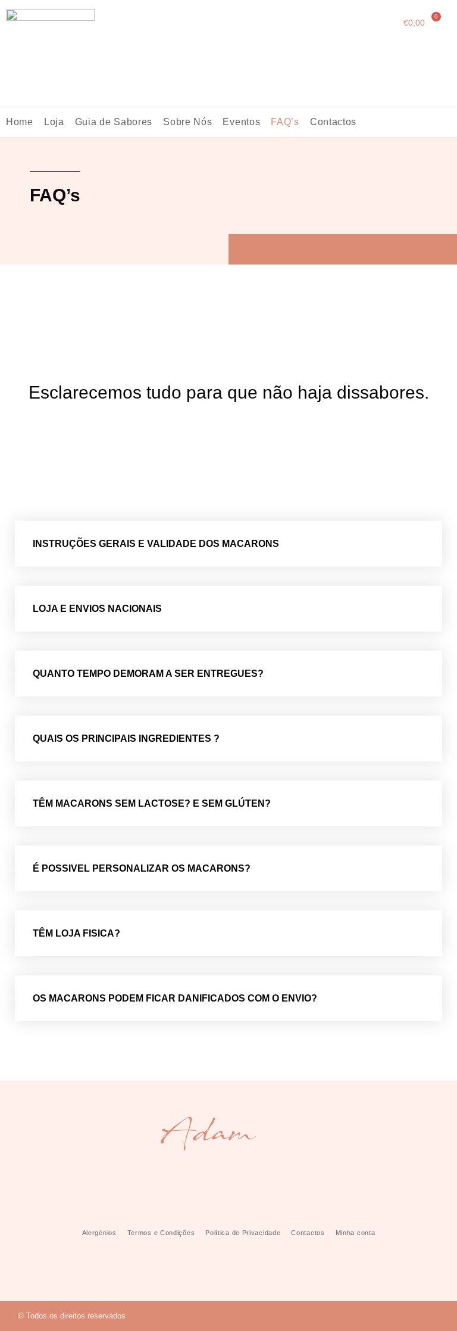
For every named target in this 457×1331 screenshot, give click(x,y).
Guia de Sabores (114, 122)
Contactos (333, 122)
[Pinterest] (434, 1315)
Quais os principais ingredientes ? (126, 738)
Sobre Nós (187, 122)
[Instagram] (411, 1315)
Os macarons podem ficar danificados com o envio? (175, 998)
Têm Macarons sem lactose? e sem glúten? (152, 803)
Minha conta (355, 1232)
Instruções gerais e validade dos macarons (156, 544)
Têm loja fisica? (76, 933)
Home (19, 122)
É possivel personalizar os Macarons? (142, 868)
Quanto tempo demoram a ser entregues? (148, 673)
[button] (228, 544)
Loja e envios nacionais (97, 609)
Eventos (241, 122)
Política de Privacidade (242, 1232)
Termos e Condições (161, 1232)
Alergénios (99, 1232)
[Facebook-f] (388, 1315)
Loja (54, 122)
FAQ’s (285, 122)
